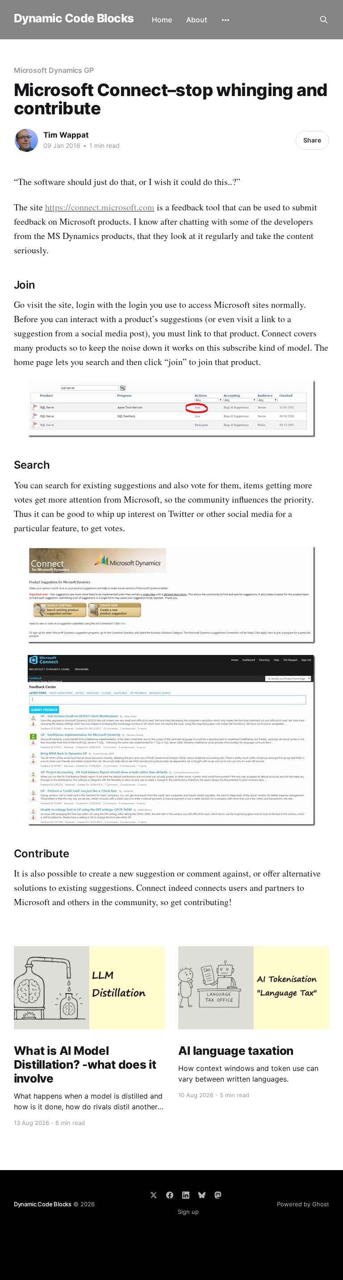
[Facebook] (169, 1195)
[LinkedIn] (185, 1195)
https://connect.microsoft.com (100, 207)
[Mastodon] (218, 1195)
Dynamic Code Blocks (74, 18)
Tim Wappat (66, 134)
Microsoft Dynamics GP (54, 70)
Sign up (188, 1211)
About (196, 19)
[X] (153, 1195)
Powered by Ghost (303, 1204)
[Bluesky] (201, 1195)
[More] (225, 20)
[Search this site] (324, 20)
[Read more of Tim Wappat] (26, 140)
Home (162, 19)
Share (312, 140)
